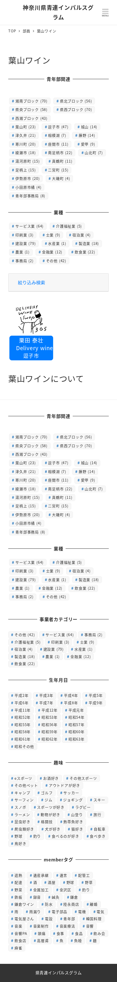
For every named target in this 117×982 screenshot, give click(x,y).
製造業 (24, 656)
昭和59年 (49, 731)
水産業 (83, 649)
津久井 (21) (25, 135)
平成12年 (49, 710)
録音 (37, 897)
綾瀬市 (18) (25, 152)
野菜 (18, 889)
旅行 (97, 814)
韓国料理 (94, 918)
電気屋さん (24, 918)
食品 (79, 933)
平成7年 (46, 702)
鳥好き (20, 843)
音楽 (18, 926)
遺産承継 (41, 875)
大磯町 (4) (61, 178)
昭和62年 (49, 739)
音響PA (20, 933)
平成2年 (21, 695)
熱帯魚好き (73, 821)
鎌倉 (74, 897)
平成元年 (76, 710)
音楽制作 (41, 926)
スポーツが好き (50, 807)
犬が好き (52, 829)
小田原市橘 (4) (28, 187)
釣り (37, 836)
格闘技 (47, 821)
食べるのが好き (65, 836)
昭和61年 (22, 739)
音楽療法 (67, 926)
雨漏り (35, 911)
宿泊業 (23, 649)
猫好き (77, 829)
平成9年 (96, 702)
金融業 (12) (52, 252)
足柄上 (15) (25, 170)
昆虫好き (22, 821)
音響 (90, 926)
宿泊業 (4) (81, 234)
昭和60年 (76, 731)
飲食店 (20, 940)
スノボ (20, 807)
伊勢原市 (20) (27, 178)
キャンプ (22, 792)
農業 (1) (22, 252)
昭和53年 (49, 717)
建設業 (53, 649)
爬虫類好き (24, 829)
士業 (87, 642)
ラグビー (83, 807)
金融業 (80, 656)
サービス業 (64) (29, 226)
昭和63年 (76, 739)
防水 (49, 904)
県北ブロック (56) (76, 101)
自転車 (99, 829)
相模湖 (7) (57, 135)
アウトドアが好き (64, 785)
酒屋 (52, 882)
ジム (49, 799)
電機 (82, 911)
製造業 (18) (89, 243)
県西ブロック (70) (76, 109)
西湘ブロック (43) (31, 118)
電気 (101, 911)
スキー (99, 799)
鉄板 (18, 897)
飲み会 (99, 933)
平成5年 (96, 695)
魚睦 (78, 940)
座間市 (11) (58, 144)
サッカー (71, 792)
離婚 (94, 904)
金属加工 (41, 889)
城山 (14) (89, 126)
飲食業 (24, 663)
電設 (49, 918)
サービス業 (59, 634)
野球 (18, 836)
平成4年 (71, 695)
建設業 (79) (25, 243)
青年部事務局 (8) (30, 195)
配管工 (84, 875)
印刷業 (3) (24, 234)
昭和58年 (22, 731)
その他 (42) (56, 260)
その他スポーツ (83, 778)
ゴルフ (47, 792)
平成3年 (46, 695)
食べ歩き (97, 836)
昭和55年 (22, 724)
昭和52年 (22, 717)
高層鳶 (43, 940)
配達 (18, 882)
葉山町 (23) (25, 126)
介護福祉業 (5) (69, 226)
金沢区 (65, 889)
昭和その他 (24, 746)
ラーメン (22, 814)
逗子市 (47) (58, 126)
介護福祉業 (27, 642)
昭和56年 (49, 724)
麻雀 (18, 948)
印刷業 (60, 642)
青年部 (69, 918)
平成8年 (71, 702)
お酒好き (51, 778)
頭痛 (42, 933)
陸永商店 (71, 904)
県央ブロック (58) (31, 109)
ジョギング (73, 799)
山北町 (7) (94, 152)
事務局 (93, 634)
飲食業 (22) (85, 252)
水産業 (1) (57, 243)
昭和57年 (76, 724)
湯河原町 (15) (27, 161)
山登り (77, 814)
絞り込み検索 (31, 282)
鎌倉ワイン (24, 904)
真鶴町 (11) (62, 161)
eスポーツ (23, 778)
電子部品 (59, 911)
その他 (24, 634)
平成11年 (22, 710)
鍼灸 (56, 897)
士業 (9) (53, 234)
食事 (60, 933)
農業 (52, 656)
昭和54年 (76, 717)
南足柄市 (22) (60, 152)
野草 (89, 882)
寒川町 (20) (25, 144)
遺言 (64, 875)
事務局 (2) (24, 260)
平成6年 (21, 702)
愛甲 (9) (88, 144)
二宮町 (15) (58, 170)
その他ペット (26, 785)
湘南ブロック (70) (31, 101)
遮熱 (18, 875)
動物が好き (50, 814)
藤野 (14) (87, 135)
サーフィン (24, 799)
